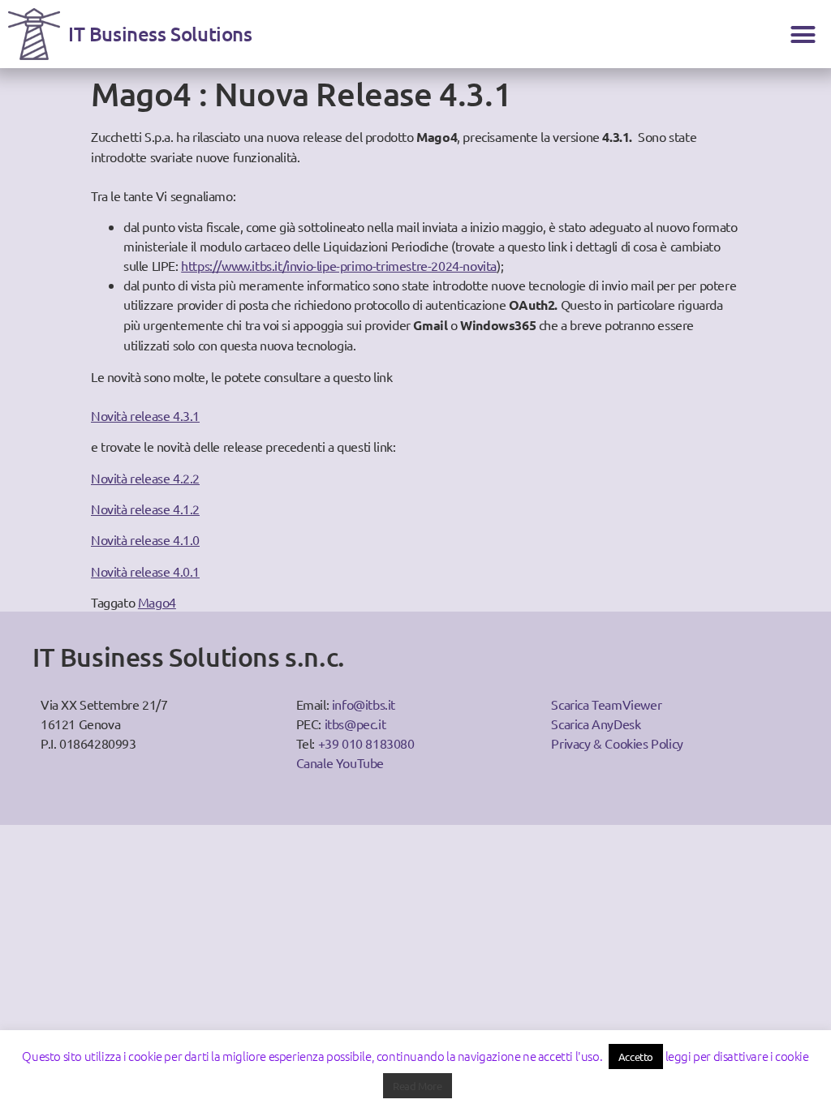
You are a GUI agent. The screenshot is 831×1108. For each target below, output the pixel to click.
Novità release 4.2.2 (145, 478)
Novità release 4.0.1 (145, 571)
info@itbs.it (363, 704)
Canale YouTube (340, 762)
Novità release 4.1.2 (145, 508)
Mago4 (157, 602)
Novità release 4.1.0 (145, 539)
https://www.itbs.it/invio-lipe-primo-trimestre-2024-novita (339, 265)
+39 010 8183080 (366, 743)
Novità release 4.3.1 (145, 415)
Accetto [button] (635, 1056)
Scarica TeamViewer (606, 704)
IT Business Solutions (160, 33)
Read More (417, 1086)
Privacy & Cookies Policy (616, 743)
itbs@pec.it (355, 723)
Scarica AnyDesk (595, 723)
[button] (803, 34)
